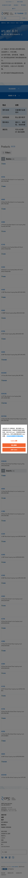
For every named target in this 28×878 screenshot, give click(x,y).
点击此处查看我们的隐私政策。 (15, 436)
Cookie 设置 (14, 440)
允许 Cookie (14, 449)
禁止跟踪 (14, 445)
